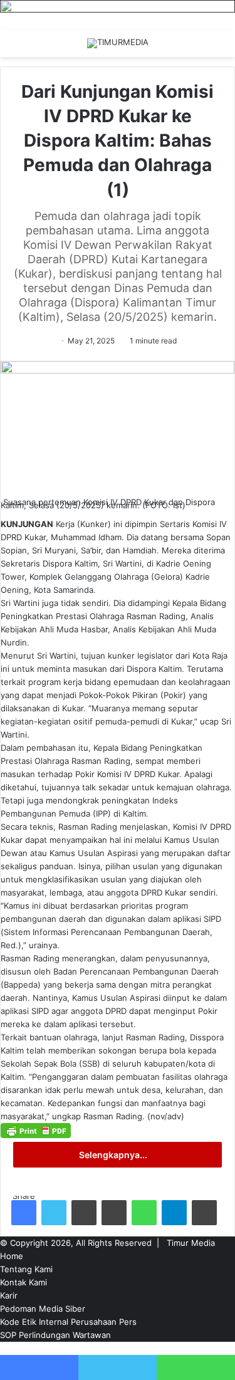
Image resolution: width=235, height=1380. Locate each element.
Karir (9, 1295)
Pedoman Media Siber (42, 1309)
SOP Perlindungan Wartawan (55, 1335)
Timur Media (191, 1243)
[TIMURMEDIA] (118, 43)
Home (11, 1256)
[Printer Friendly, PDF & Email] (36, 1135)
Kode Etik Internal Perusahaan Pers (68, 1322)
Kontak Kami (23, 1282)
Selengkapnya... (114, 1154)
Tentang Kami (26, 1269)
